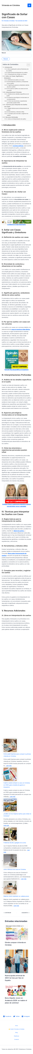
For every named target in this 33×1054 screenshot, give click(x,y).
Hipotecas (16, 1036)
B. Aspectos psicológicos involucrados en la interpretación (18, 98)
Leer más (9, 765)
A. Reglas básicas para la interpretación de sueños (18, 109)
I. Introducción (8, 67)
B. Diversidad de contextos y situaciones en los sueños (17, 82)
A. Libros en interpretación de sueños (16, 119)
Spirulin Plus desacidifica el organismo (17, 369)
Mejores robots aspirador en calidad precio (16, 896)
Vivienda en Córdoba (11, 5)
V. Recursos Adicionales (11, 117)
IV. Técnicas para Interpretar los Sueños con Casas (15, 105)
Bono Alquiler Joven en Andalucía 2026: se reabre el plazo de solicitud (16, 1000)
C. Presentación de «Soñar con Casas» (17, 74)
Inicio (16, 1025)
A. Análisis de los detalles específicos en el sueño (18, 94)
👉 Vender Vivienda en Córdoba (16, 1029)
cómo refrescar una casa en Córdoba (15, 869)
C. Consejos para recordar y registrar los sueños (17, 114)
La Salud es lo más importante (16, 224)
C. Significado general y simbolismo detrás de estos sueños (18, 85)
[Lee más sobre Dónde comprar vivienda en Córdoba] (16, 932)
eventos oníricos (18, 146)
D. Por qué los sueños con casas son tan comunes (17, 89)
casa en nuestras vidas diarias (20, 329)
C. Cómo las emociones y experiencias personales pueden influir (17, 101)
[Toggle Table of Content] (27, 64)
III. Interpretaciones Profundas (13, 92)
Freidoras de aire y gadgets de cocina (15, 842)
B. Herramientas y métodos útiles (15, 111)
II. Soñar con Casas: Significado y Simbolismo (13, 77)
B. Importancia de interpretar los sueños (17, 72)
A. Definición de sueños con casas (15, 79)
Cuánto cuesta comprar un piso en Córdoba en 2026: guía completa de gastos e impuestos (17, 785)
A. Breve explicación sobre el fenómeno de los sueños (17, 69)
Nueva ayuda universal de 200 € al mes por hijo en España (15, 978)
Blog (16, 1032)
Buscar (4, 52)
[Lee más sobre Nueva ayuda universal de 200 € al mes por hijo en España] (16, 961)
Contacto (16, 1039)
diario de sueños (19, 531)
